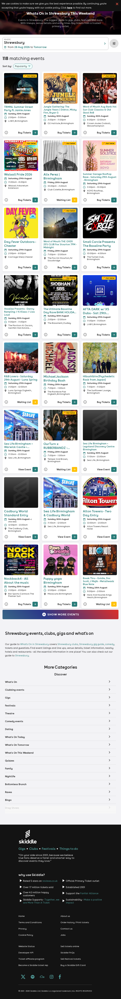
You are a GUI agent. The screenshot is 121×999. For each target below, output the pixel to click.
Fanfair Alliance (89, 893)
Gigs (21, 849)
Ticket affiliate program (31, 958)
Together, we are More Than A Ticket (41, 901)
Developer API (25, 952)
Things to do (68, 849)
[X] (23, 977)
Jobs (63, 935)
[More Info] (6, 132)
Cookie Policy (25, 935)
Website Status (26, 946)
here (69, 7)
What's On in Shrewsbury (34, 644)
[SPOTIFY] (32, 977)
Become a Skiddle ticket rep (33, 965)
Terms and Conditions (30, 922)
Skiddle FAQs (67, 952)
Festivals (48, 849)
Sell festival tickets (70, 958)
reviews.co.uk (50, 880)
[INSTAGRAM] (51, 977)
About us (65, 916)
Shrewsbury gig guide (91, 644)
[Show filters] (114, 43)
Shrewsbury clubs (68, 644)
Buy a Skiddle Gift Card (73, 965)
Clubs (33, 849)
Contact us (66, 928)
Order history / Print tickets (74, 922)
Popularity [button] (21, 66)
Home (21, 916)
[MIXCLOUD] (42, 977)
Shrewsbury (22, 655)
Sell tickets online (69, 946)
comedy (109, 644)
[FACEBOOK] (59, 977)
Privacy (22, 928)
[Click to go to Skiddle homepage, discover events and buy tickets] (27, 837)
